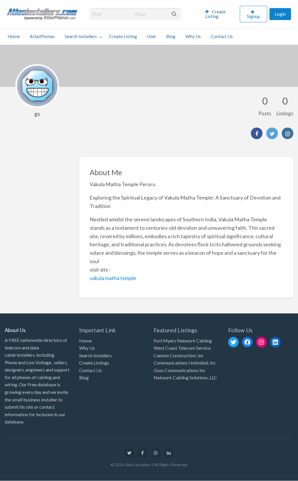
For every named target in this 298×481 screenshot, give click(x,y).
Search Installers (81, 36)
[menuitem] (220, 14)
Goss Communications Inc (179, 370)
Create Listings (94, 362)
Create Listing (215, 14)
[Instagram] (287, 133)
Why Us (193, 36)
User (151, 36)
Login (280, 14)
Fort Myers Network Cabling (183, 340)
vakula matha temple (113, 278)
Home (14, 36)
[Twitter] (272, 133)
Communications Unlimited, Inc (185, 362)
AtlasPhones (42, 36)
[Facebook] (256, 133)
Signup (253, 16)
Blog (170, 36)
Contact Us (222, 36)
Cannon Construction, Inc (179, 355)
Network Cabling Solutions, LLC (185, 377)
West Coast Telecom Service (182, 348)
